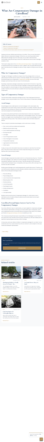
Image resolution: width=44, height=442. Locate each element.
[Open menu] (41, 2)
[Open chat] (41, 439)
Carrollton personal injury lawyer (24, 64)
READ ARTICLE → (6, 291)
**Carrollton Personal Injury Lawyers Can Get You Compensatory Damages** (18, 49)
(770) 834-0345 (22, 248)
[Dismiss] (42, 432)
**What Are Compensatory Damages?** (11, 46)
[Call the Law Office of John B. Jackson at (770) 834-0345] (38, 2)
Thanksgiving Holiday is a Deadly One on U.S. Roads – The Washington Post (10, 284)
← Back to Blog (4, 231)
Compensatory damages (24, 79)
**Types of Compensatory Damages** (10, 48)
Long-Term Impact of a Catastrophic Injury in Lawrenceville (8, 313)
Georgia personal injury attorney (14, 213)
